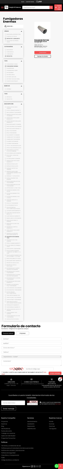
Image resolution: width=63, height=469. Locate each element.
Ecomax (51, 424)
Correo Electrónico (31, 382)
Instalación (30, 424)
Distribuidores (5, 429)
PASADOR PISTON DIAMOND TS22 (41, 40)
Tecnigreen (52, 429)
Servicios (30, 418)
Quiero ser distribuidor (8, 436)
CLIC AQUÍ (58, 404)
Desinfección (31, 429)
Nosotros (4, 424)
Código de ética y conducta (10, 460)
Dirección (11, 382)
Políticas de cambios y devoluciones (12, 450)
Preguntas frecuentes (8, 438)
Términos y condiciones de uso (11, 446)
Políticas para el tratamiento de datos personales (17, 448)
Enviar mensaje (55, 373)
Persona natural (8, 333)
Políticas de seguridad (8, 453)
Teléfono (51, 382)
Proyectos (4, 421)
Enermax (52, 426)
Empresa (22, 333)
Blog (22, 2)
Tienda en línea (59, 7)
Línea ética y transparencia (10, 455)
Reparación (31, 426)
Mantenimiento (32, 421)
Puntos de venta (6, 431)
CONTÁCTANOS (30, 2)
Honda (51, 421)
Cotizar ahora (42, 52)
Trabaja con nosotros (8, 433)
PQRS (3, 458)
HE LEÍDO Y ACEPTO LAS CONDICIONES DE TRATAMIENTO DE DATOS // (24, 373)
